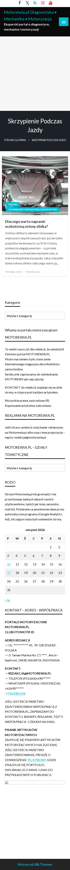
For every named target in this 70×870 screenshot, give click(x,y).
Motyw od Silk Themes (35, 864)
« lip (7, 600)
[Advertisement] (35, 73)
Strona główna (15, 140)
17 (8, 572)
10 (8, 564)
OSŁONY (12, 204)
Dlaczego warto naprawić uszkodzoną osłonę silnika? (26, 224)
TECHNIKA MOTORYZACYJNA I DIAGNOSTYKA (32, 209)
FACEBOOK (17, 693)
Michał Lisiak (32, 271)
